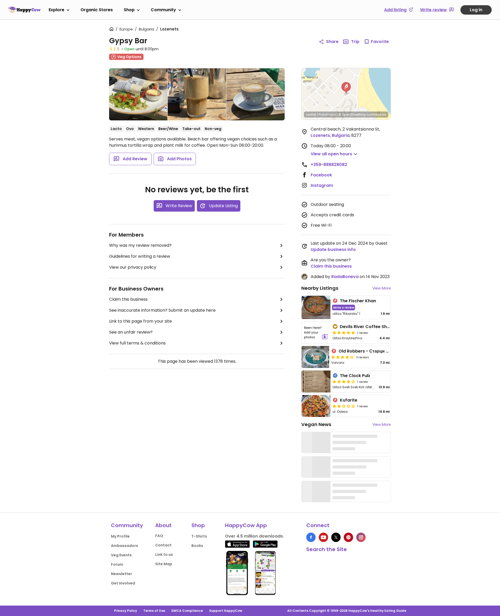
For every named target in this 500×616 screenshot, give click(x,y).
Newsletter (121, 573)
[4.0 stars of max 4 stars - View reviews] (342, 357)
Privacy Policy (125, 610)
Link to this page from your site (140, 321)
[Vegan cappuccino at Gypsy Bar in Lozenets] (255, 94)
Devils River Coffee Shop (366, 327)
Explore (56, 10)
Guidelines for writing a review (139, 256)
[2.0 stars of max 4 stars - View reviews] (343, 406)
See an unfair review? (131, 332)
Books (197, 545)
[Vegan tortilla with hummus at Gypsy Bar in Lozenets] (138, 95)
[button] (346, 88)
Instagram (322, 185)
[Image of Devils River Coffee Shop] (316, 332)
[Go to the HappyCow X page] (336, 537)
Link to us (164, 554)
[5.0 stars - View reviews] (343, 332)
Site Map (163, 563)
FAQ (159, 535)
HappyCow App (246, 525)
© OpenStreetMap (352, 114)
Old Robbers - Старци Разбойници (375, 351)
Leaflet (311, 114)
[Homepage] (24, 9)
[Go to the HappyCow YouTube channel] (323, 537)
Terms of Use (154, 610)
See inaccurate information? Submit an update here (162, 310)
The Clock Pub (355, 376)
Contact (163, 545)
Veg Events (121, 555)
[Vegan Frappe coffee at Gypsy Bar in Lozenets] (197, 94)
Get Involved (123, 583)
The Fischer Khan (358, 301)
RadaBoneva (345, 277)
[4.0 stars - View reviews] (343, 381)
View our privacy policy (132, 267)
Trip (355, 42)
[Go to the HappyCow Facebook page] (311, 537)
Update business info (333, 249)
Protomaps (327, 114)
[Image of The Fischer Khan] (316, 307)
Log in (476, 10)
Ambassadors (124, 545)
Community (163, 10)
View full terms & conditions (137, 343)
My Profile (120, 536)
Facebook (321, 175)
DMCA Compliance (187, 610)
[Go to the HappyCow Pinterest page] (348, 537)
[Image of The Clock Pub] (316, 381)
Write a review (343, 307)
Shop (129, 10)
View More (381, 288)
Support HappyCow (225, 610)
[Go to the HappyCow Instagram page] (361, 537)
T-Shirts (199, 536)
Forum (117, 564)
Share (332, 42)
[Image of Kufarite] (316, 406)
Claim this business (128, 299)
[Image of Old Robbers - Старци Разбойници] (315, 357)
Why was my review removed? (140, 245)
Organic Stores (96, 10)
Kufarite (348, 400)
